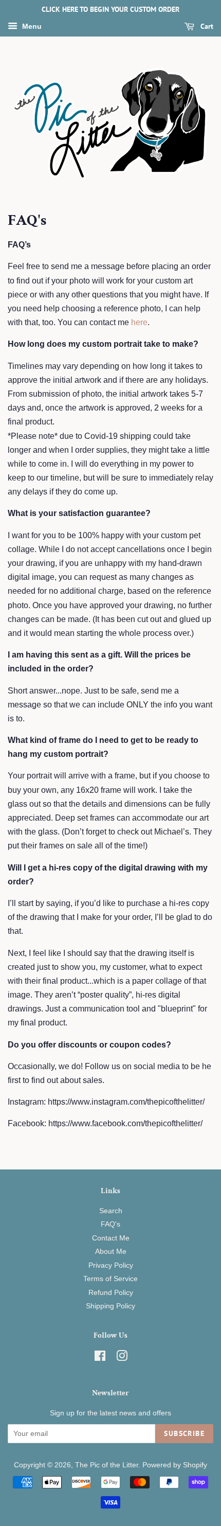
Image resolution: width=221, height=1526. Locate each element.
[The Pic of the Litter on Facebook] (100, 1358)
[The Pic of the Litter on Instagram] (121, 1358)
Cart (205, 26)
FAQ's (110, 1224)
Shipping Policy (110, 1306)
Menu (31, 26)
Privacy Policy (110, 1265)
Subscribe (184, 1433)
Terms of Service (110, 1279)
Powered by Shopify (174, 1465)
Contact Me (111, 1238)
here (139, 322)
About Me (110, 1251)
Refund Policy (110, 1293)
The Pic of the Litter (106, 1465)
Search (110, 1211)
